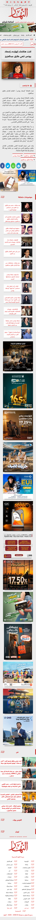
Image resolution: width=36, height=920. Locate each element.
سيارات (9, 901)
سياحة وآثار (9, 905)
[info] (10, 2)
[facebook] (28, 2)
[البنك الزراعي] (27, 177)
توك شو (9, 889)
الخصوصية (18, 911)
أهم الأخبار (29, 35)
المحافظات (9, 873)
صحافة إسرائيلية (9, 895)
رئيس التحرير (27, 892)
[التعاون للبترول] (18, 516)
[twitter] (25, 2)
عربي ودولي (16, 35)
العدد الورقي (26, 898)
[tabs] (7, 2)
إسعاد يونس (17, 155)
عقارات (26, 905)
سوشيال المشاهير (26, 889)
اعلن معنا (9, 908)
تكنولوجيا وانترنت (26, 883)
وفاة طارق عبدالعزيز (27, 159)
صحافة (26, 880)
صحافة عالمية (26, 895)
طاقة (9, 898)
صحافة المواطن (9, 880)
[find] (14, 2)
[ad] (18, 356)
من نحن (26, 908)
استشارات (26, 886)
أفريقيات (26, 901)
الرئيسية (26, 861)
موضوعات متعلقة (25, 196)
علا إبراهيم (25, 85)
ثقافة (26, 873)
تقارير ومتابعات (7, 35)
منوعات (10, 877)
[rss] (18, 2)
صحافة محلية (9, 892)
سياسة (9, 883)
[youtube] (21, 2)
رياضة (22, 35)
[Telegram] (18, 166)
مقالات (26, 877)
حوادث (26, 870)
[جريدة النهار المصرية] (18, 27)
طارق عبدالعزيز (29, 155)
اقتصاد (9, 867)
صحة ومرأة (9, 886)
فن (32, 44)
